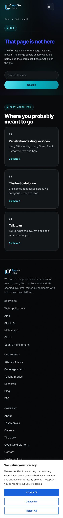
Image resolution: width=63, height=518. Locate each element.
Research (10, 384)
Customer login (13, 459)
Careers (9, 430)
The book (10, 437)
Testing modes (13, 376)
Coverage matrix (14, 369)
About (8, 416)
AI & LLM (9, 323)
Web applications (15, 308)
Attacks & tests (13, 362)
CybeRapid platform (16, 444)
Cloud (8, 337)
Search (31, 84)
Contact (9, 452)
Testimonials (12, 423)
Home (7, 19)
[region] (31, 489)
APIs (7, 315)
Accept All (31, 492)
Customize (31, 501)
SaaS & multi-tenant (16, 344)
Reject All (31, 510)
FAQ (6, 398)
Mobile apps (11, 330)
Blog (7, 391)
